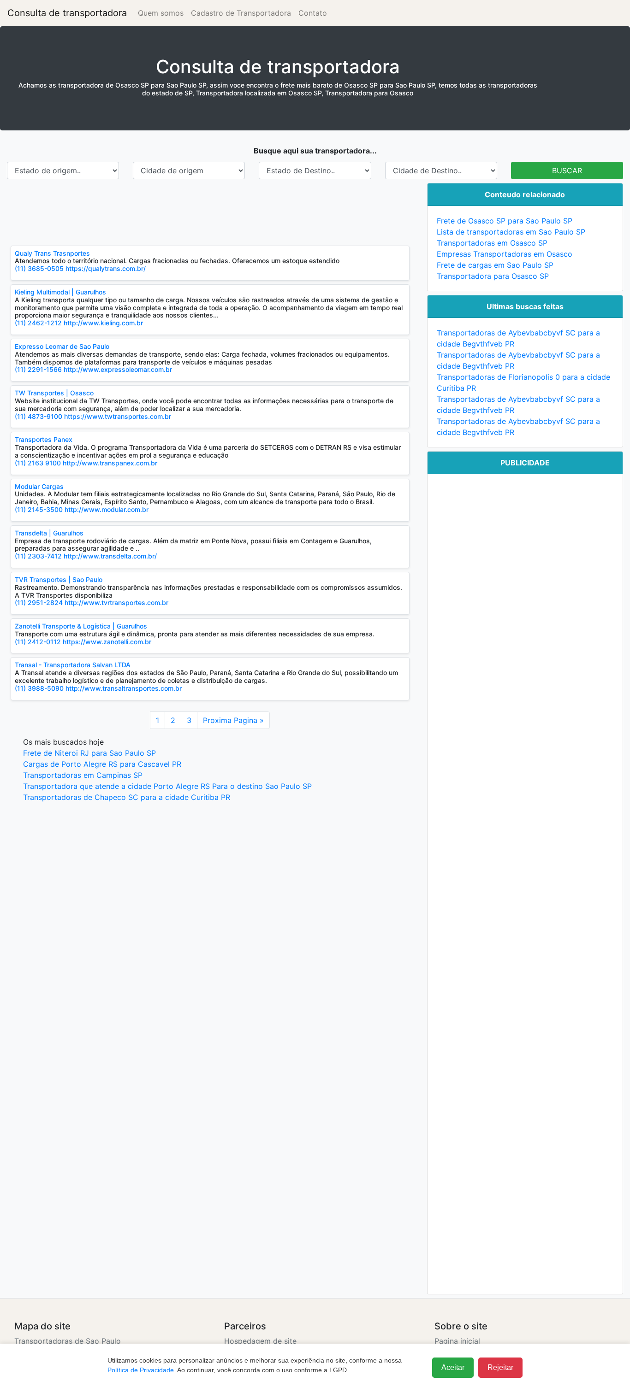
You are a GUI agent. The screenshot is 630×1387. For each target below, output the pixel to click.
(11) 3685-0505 (39, 268)
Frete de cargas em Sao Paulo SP (495, 265)
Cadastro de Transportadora (241, 13)
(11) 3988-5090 (39, 688)
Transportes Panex (43, 439)
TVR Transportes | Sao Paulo (58, 579)
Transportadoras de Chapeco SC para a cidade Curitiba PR (126, 797)
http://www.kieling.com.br (103, 323)
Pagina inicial (457, 1341)
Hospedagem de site (260, 1341)
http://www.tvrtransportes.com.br (116, 602)
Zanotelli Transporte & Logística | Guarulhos (81, 626)
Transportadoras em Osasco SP (492, 242)
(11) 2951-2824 (39, 602)
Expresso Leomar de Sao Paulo (62, 346)
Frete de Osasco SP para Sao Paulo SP (504, 220)
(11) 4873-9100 (38, 416)
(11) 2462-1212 (38, 323)
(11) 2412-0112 (39, 642)
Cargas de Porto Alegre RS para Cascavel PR (102, 764)
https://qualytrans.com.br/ (105, 268)
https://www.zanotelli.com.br (107, 642)
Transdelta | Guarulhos (49, 533)
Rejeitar (500, 1367)
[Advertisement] (210, 212)
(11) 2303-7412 (38, 556)
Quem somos (161, 13)
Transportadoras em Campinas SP (83, 775)
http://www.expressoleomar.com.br (118, 369)
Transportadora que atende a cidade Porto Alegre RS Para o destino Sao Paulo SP (167, 786)
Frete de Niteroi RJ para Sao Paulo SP (89, 753)
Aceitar (452, 1367)
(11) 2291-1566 (39, 369)
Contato (312, 13)
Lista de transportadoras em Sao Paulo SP (511, 231)
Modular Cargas (39, 486)
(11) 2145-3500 (39, 509)
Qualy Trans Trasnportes (52, 253)
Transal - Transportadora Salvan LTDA (73, 665)
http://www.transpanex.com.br (110, 463)
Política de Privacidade (140, 1370)
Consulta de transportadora (67, 12)
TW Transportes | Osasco (54, 393)
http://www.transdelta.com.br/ (110, 556)
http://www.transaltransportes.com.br (123, 688)
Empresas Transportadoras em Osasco (504, 254)
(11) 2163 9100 (38, 463)
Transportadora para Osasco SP (493, 276)
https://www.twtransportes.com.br (117, 416)
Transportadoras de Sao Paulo (67, 1341)
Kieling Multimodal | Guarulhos (60, 292)
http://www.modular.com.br (107, 509)
